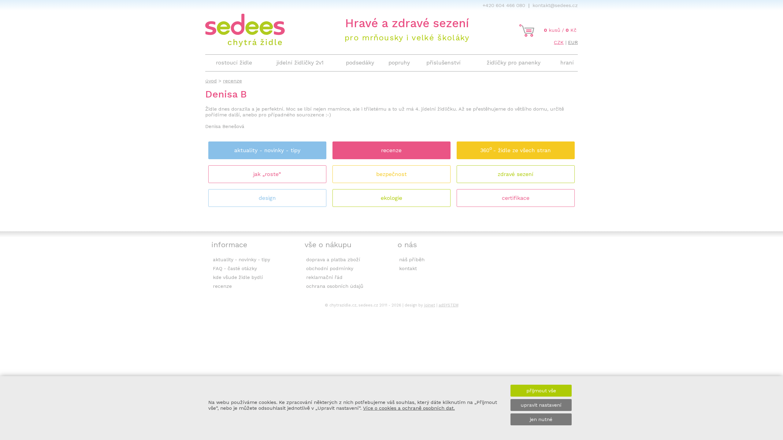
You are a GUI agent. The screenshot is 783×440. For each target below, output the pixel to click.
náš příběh (412, 259)
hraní (567, 62)
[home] (245, 45)
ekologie (391, 198)
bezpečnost (391, 174)
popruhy (399, 62)
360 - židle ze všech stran (515, 149)
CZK (559, 42)
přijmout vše (541, 391)
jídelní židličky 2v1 (300, 62)
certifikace (515, 198)
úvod (211, 81)
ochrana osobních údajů (334, 286)
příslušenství (443, 62)
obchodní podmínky (329, 268)
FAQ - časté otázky (235, 268)
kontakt (408, 268)
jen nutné (541, 419)
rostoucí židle (234, 62)
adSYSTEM (448, 305)
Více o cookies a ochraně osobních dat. (409, 408)
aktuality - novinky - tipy (267, 150)
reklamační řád (324, 277)
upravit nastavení (541, 405)
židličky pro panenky (513, 62)
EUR (573, 42)
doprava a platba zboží (333, 259)
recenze (391, 150)
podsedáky (360, 62)
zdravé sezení (515, 174)
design (267, 198)
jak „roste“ (267, 174)
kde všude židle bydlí (238, 277)
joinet (429, 305)
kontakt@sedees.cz (555, 5)
